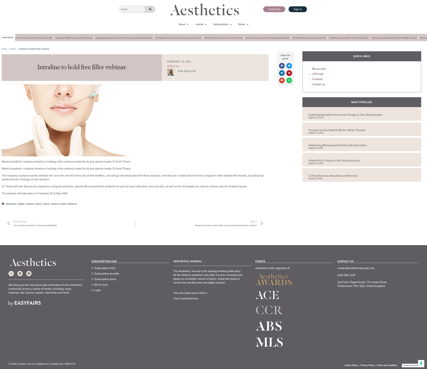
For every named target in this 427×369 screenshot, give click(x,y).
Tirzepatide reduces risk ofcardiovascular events (175, 38)
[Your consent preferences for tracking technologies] (421, 363)
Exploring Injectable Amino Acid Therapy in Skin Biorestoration (120, 38)
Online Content (59, 203)
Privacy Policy (367, 365)
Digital (21, 203)
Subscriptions (220, 24)
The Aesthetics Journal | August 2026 (306, 38)
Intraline (30, 203)
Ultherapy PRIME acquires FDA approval (70, 38)
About (182, 24)
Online (46, 203)
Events (241, 24)
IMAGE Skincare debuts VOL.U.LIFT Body (220, 38)
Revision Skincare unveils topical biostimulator (264, 38)
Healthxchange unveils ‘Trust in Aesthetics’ (345, 38)
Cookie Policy (351, 365)
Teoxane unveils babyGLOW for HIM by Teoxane (390, 38)
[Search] (150, 9)
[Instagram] (11, 273)
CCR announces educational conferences (333, 175)
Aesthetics (11, 203)
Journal (199, 24)
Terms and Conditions (387, 365)
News (38, 203)
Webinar (72, 203)
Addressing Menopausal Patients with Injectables (337, 145)
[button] (282, 66)
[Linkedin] (20, 273)
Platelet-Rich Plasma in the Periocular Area (334, 160)
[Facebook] (29, 273)
